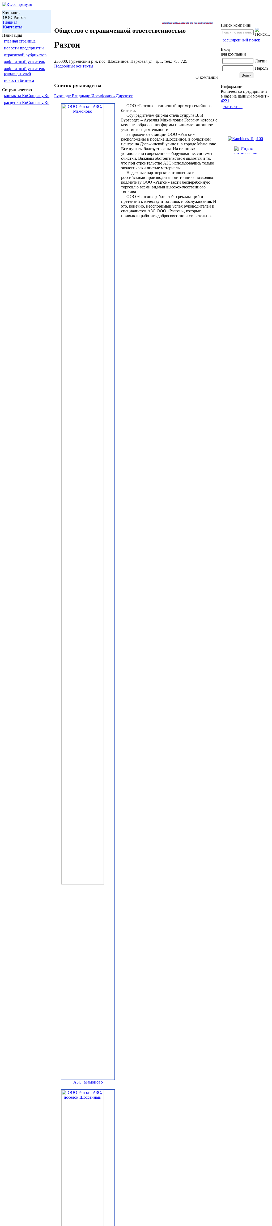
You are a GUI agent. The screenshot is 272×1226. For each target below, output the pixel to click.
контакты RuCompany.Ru (26, 95)
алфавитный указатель (24, 62)
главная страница (20, 41)
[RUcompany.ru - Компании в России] (17, 4)
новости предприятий (24, 48)
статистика (233, 106)
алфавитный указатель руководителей (24, 71)
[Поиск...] (262, 32)
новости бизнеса (19, 80)
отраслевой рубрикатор (25, 55)
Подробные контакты (73, 66)
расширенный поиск (241, 40)
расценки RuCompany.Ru (26, 102)
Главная (10, 22)
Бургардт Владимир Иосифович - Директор (93, 96)
